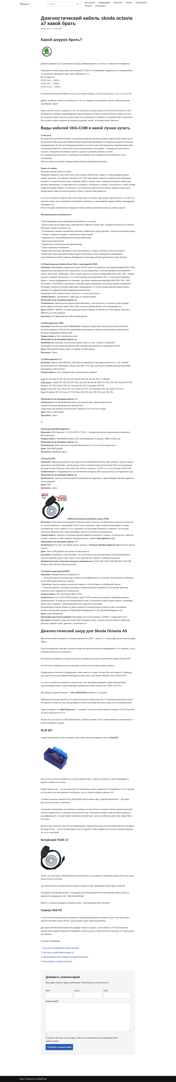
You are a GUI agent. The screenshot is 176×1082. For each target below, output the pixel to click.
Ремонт (129, 3)
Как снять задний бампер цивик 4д (58, 952)
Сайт (105, 991)
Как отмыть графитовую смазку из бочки (61, 948)
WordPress (41, 1079)
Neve (22, 1079)
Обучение (118, 3)
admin (48, 29)
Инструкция (90, 3)
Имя (48, 991)
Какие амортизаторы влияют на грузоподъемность (65, 957)
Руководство (141, 3)
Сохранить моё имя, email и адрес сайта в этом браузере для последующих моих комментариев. (82, 1039)
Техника (88, 6)
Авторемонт (100, 6)
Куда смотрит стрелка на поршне (57, 961)
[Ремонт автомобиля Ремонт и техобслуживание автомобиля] (32, 4)
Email (77, 991)
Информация (104, 3)
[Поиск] (78, 4)
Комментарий (52, 1001)
